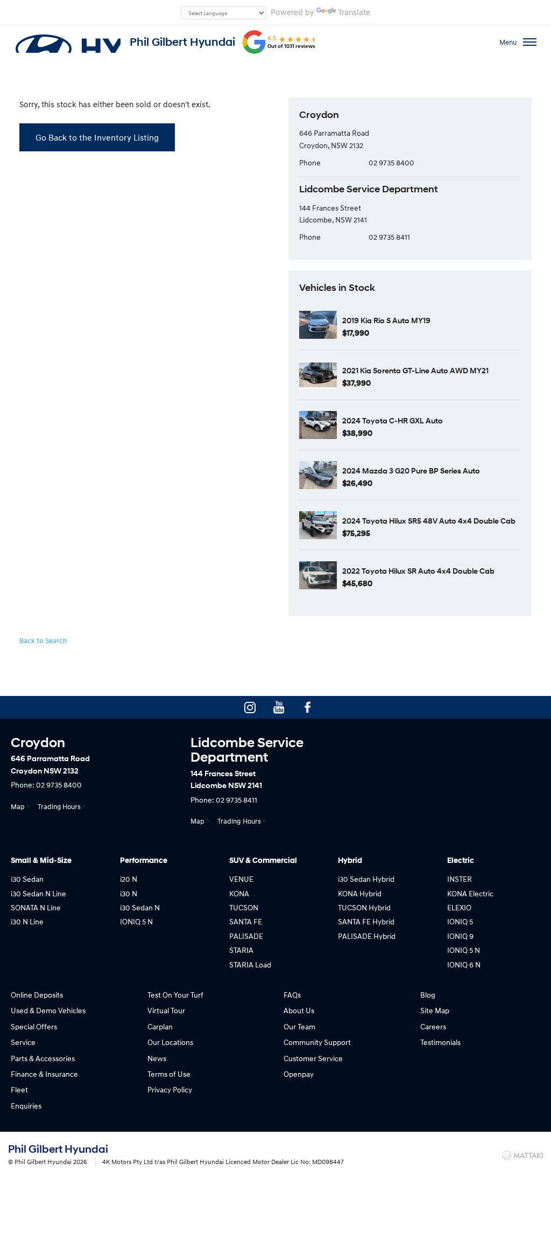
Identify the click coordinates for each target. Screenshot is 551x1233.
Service (23, 1042)
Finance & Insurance (44, 1073)
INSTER (459, 878)
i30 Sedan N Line (38, 893)
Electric (460, 860)
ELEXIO (459, 907)
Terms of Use (168, 1073)
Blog (427, 994)
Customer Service (313, 1058)
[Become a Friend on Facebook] (307, 707)
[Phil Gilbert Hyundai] (67, 42)
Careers (433, 1026)
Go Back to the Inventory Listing (97, 137)
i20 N (128, 878)
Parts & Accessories (43, 1058)
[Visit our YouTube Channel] (278, 707)
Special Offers (34, 1026)
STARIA (241, 950)
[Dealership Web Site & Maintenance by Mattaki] (522, 1155)
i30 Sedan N (140, 907)
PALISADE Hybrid (366, 936)
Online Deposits (37, 994)
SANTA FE (245, 921)
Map (18, 806)
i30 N (128, 893)
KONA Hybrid (360, 893)
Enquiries (26, 1105)
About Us (299, 1010)
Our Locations (170, 1042)
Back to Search (43, 640)
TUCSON (243, 907)
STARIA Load (250, 964)
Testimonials (440, 1042)
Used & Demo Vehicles (48, 1010)
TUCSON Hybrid (364, 907)
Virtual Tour (166, 1010)
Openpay (299, 1073)
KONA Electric (470, 893)
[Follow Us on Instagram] (249, 707)
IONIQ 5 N (136, 921)
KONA (239, 893)
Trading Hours (59, 806)
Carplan (160, 1026)
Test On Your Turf (175, 994)
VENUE (241, 878)
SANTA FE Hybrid (366, 921)
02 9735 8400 (391, 162)
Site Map (434, 1010)
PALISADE (246, 936)
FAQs (292, 994)
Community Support (317, 1042)
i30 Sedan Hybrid (366, 878)
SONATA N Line (36, 907)
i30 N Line (27, 921)
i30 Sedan (27, 878)
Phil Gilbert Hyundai (182, 42)
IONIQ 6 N (464, 964)
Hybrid (350, 860)
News (156, 1058)
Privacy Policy (169, 1089)
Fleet (19, 1089)
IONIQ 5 (460, 921)
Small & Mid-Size (41, 860)
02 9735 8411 (389, 236)
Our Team (299, 1026)
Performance (143, 860)
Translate (354, 12)
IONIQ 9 (460, 936)
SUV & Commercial (263, 860)
